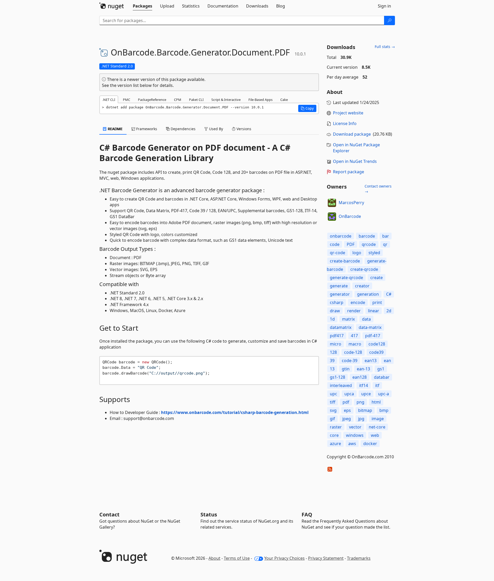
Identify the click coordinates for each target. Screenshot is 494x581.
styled (374, 252)
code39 (376, 352)
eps (347, 410)
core (334, 435)
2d (388, 311)
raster (336, 427)
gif (332, 418)
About (214, 558)
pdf (346, 402)
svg (333, 410)
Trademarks (359, 558)
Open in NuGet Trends (355, 161)
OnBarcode (350, 216)
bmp (383, 410)
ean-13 (363, 369)
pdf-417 (372, 335)
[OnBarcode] (332, 216)
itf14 (363, 385)
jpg (361, 418)
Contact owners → (378, 189)
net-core (377, 427)
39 (332, 360)
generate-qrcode (346, 277)
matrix (348, 319)
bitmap (365, 410)
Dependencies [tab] (183, 128)
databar (381, 377)
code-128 (353, 352)
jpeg (346, 418)
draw (335, 311)
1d (332, 319)
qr (385, 244)
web (375, 435)
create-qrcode (364, 269)
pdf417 (337, 335)
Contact (109, 514)
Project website (348, 113)
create (376, 277)
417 (354, 335)
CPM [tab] (177, 99)
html (376, 402)
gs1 (380, 369)
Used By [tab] (215, 128)
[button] (307, 108)
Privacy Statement (326, 558)
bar (385, 236)
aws (352, 443)
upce (366, 394)
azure (335, 443)
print (377, 302)
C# (388, 294)
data (366, 319)
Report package (348, 172)
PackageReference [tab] (152, 99)
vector (355, 427)
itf (377, 385)
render (354, 311)
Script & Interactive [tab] (226, 99)
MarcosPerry (351, 202)
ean (387, 360)
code (334, 244)
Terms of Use (237, 558)
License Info (345, 123)
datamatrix (340, 327)
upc (333, 394)
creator (362, 286)
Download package (352, 134)
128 (333, 352)
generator (340, 294)
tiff (332, 402)
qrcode (369, 244)
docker (370, 443)
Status (208, 514)
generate (339, 286)
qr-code (337, 252)
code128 (376, 344)
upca (349, 394)
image (378, 418)
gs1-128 (337, 377)
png (360, 402)
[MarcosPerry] (332, 203)
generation (368, 294)
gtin (346, 369)
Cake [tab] (284, 99)
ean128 (359, 377)
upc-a (383, 394)
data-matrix (370, 327)
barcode (367, 236)
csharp (336, 302)
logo (356, 252)
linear (373, 311)
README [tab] (115, 128)
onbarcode (340, 236)
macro (355, 344)
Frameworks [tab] (146, 128)
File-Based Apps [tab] (260, 99)
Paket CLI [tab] (196, 99)
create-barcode (345, 261)
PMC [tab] (126, 99)
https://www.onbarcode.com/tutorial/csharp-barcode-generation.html (235, 412)
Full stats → (385, 46)
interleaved (341, 385)
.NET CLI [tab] (108, 99)
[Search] (389, 20)
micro (335, 344)
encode (358, 302)
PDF (350, 244)
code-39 (349, 360)
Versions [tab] (243, 128)
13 (332, 369)
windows (355, 435)
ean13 (371, 360)
